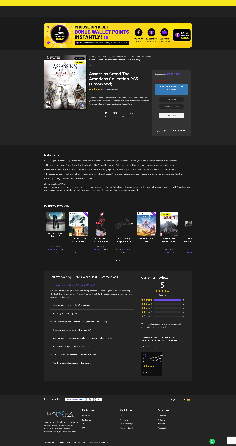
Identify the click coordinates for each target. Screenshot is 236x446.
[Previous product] (90, 65)
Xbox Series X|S (126, 424)
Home (91, 56)
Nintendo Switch (126, 428)
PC (121, 416)
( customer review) (109, 89)
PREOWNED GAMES (120, 56)
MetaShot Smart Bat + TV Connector (56, 236)
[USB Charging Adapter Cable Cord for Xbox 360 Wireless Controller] (123, 224)
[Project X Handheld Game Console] (191, 224)
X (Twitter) (162, 420)
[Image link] (59, 412)
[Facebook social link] (161, 131)
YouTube (161, 424)
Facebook (162, 428)
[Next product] (96, 65)
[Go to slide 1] (116, 260)
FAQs (84, 428)
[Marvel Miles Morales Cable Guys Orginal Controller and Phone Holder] (101, 224)
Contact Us (86, 420)
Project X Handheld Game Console (192, 241)
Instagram (162, 416)
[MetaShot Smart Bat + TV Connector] (55, 221)
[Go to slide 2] (119, 260)
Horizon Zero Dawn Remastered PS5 (146, 241)
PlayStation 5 (125, 420)
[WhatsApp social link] (165, 131)
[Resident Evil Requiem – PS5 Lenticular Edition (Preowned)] (169, 224)
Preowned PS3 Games (141, 56)
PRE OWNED (102, 56)
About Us (86, 416)
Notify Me (171, 115)
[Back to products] (93, 65)
